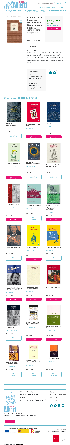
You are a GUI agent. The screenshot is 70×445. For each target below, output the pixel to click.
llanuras (63, 10)
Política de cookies (42, 387)
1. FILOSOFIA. (9, 17)
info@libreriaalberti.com (55, 400)
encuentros (22, 10)
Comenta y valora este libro (33, 40)
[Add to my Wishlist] (21, 21)
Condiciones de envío (60, 387)
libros (15, 10)
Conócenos (7, 387)
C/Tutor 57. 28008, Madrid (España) (58, 394)
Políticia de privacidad (23, 387)
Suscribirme (10, 421)
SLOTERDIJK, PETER (10, 127)
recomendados (54, 10)
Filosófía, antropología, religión (15, 16)
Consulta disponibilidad (13, 135)
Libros (8, 16)
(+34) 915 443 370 (54, 397)
